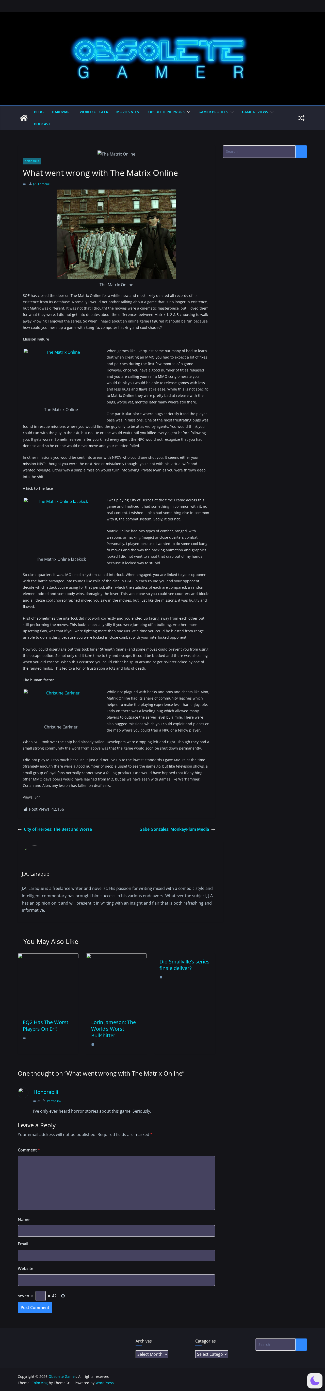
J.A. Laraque (41, 184)
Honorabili (46, 1092)
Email (23, 1244)
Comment (29, 1150)
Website (25, 1268)
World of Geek (94, 111)
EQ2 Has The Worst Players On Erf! (45, 1025)
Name (23, 1219)
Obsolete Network (166, 111)
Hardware (62, 111)
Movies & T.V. (128, 111)
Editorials (32, 161)
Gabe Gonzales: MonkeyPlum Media (174, 829)
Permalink (54, 1101)
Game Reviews (255, 111)
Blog (39, 111)
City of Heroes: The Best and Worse (58, 829)
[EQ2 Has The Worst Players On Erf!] (48, 957)
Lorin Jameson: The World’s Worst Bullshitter (113, 1029)
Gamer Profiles (213, 111)
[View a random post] (301, 118)
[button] (187, 111)
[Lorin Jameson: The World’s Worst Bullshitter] (116, 957)
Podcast (42, 124)
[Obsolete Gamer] (24, 118)
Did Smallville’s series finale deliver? (184, 965)
